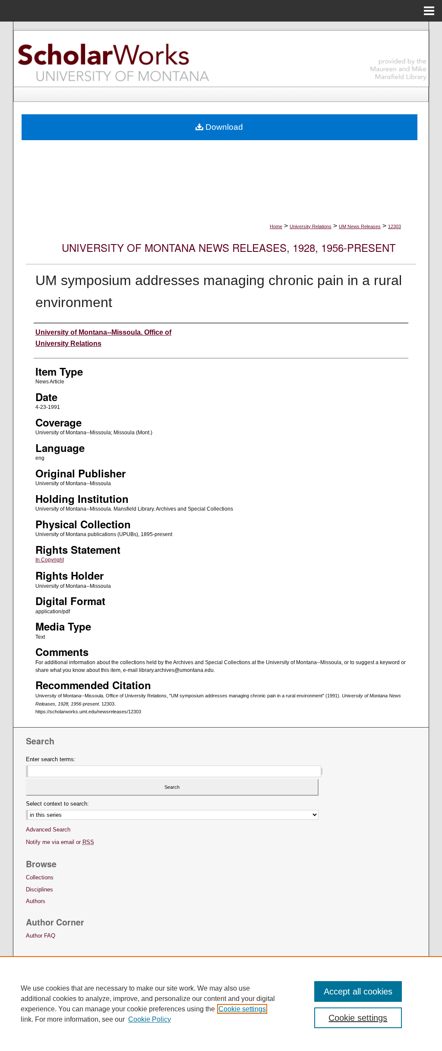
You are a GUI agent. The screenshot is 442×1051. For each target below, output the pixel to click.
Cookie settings (242, 1009)
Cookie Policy (149, 1019)
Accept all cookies (358, 991)
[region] (221, 1003)
